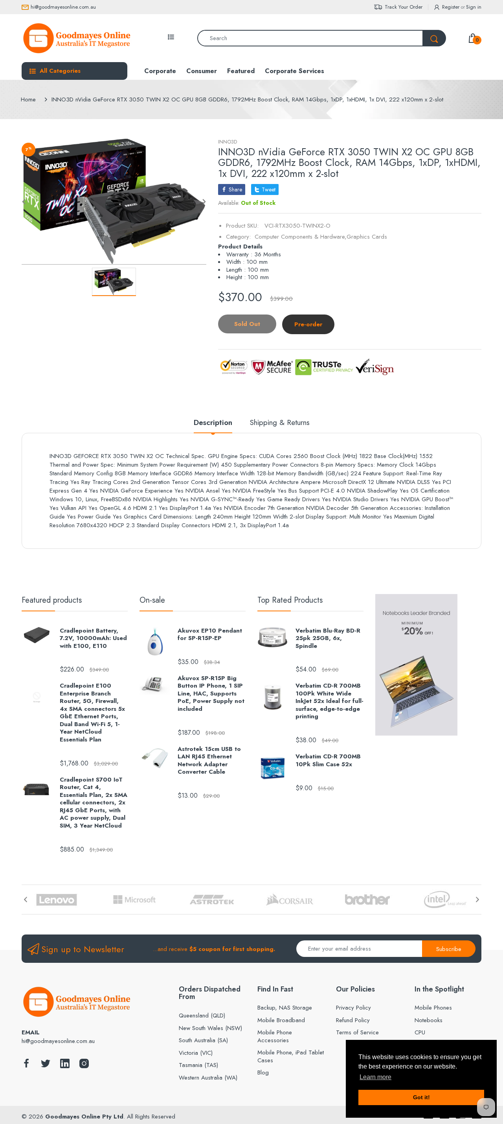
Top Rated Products (290, 600)
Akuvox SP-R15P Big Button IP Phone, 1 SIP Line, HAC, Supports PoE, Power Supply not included (211, 694)
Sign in (473, 7)
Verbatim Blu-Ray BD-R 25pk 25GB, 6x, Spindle (328, 638)
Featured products (52, 600)
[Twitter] (45, 1065)
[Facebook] (26, 1065)
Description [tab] (213, 423)
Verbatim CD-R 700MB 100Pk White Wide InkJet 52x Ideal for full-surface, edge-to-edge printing (329, 701)
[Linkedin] (65, 1065)
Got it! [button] (421, 1097)
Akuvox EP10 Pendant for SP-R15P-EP (210, 634)
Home (28, 99)
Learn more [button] (375, 1077)
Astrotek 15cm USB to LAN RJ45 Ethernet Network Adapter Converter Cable (209, 760)
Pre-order (308, 324)
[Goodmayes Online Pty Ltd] (77, 38)
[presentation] (25, 899)
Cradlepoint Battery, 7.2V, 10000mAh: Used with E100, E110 (93, 638)
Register (450, 7)
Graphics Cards (367, 236)
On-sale (152, 600)
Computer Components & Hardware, (301, 236)
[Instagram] (84, 1065)
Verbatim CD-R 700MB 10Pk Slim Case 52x (328, 760)
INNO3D (227, 141)
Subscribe (448, 949)
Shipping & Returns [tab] (280, 423)
